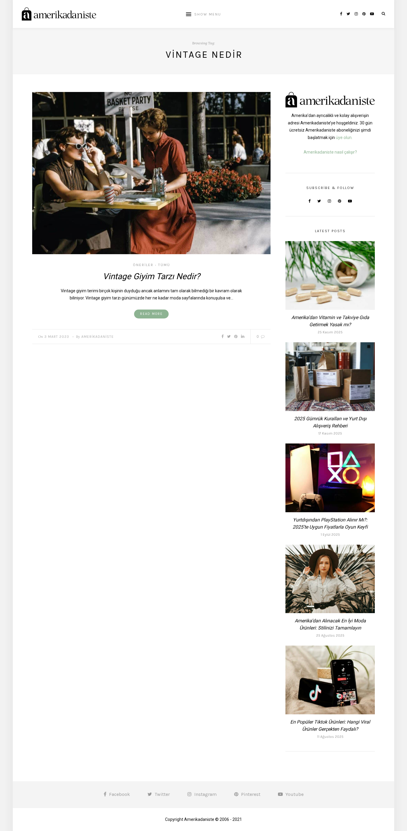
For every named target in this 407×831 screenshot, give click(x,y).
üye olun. (344, 137)
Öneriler (143, 265)
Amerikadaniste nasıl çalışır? (330, 152)
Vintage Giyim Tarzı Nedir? (151, 276)
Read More (151, 314)
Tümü (164, 265)
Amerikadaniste (97, 337)
